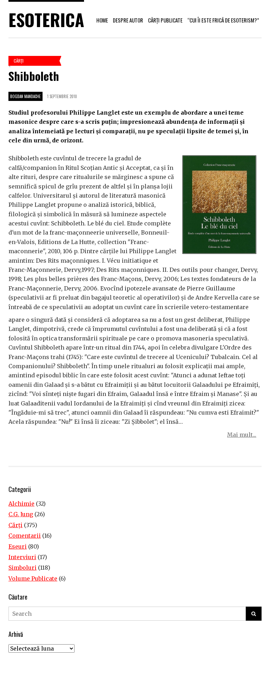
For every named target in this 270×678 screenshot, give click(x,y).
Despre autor (128, 20)
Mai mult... (241, 434)
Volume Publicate (32, 578)
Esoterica (46, 19)
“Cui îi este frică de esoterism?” (223, 20)
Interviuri (22, 557)
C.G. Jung (20, 514)
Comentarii (24, 535)
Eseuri (17, 546)
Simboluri (22, 567)
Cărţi (19, 61)
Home (102, 20)
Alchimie (21, 503)
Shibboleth (33, 76)
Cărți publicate (165, 20)
